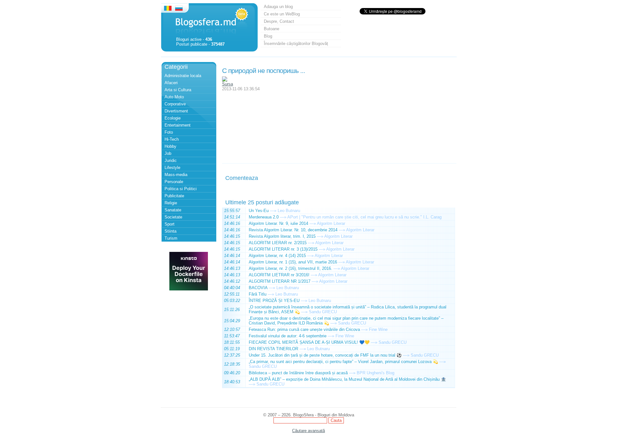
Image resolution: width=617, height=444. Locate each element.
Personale (174, 181)
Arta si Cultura (178, 89)
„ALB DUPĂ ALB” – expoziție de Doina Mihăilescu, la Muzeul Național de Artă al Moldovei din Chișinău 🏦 (347, 379)
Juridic (171, 160)
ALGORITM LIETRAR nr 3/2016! (279, 274)
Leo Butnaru (289, 210)
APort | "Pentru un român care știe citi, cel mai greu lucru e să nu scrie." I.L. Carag (364, 217)
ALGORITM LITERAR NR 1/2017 (279, 281)
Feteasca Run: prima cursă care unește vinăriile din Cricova (304, 329)
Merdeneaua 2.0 (264, 217)
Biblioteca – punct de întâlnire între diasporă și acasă (298, 372)
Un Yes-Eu (259, 210)
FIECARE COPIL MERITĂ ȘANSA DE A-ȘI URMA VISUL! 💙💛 (309, 342)
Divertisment (176, 111)
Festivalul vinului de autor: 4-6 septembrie (287, 335)
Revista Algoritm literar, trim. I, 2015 (282, 236)
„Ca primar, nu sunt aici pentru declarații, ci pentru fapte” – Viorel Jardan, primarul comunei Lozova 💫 (343, 361)
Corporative (175, 104)
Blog (268, 36)
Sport (169, 224)
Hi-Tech (172, 139)
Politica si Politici (181, 188)
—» (273, 210)
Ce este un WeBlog (282, 14)
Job (168, 153)
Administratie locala (183, 75)
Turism (171, 238)
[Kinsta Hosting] (188, 289)
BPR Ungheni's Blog (375, 372)
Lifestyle (172, 167)
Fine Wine (378, 329)
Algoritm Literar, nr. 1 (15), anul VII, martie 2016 (293, 262)
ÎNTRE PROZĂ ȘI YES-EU (274, 300)
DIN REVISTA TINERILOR (273, 348)
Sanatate (173, 210)
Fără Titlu (257, 294)
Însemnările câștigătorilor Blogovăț (296, 43)
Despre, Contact (279, 21)
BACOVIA (258, 287)
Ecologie (173, 118)
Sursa (227, 84)
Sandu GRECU (323, 311)
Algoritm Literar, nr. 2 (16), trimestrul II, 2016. (290, 268)
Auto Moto (174, 96)
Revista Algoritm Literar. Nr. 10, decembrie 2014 (293, 229)
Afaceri (171, 82)
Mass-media (176, 174)
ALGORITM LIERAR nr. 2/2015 (278, 242)
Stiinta (170, 231)
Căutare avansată (308, 430)
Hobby (170, 146)
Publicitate (174, 195)
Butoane (271, 28)
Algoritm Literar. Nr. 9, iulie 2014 (278, 223)
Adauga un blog (278, 6)
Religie (171, 202)
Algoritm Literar (331, 223)
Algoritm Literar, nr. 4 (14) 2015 (277, 255)
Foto (169, 132)
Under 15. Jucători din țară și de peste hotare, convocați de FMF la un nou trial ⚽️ (325, 355)
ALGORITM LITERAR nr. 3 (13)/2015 (283, 249)
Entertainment (178, 125)
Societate (173, 217)
